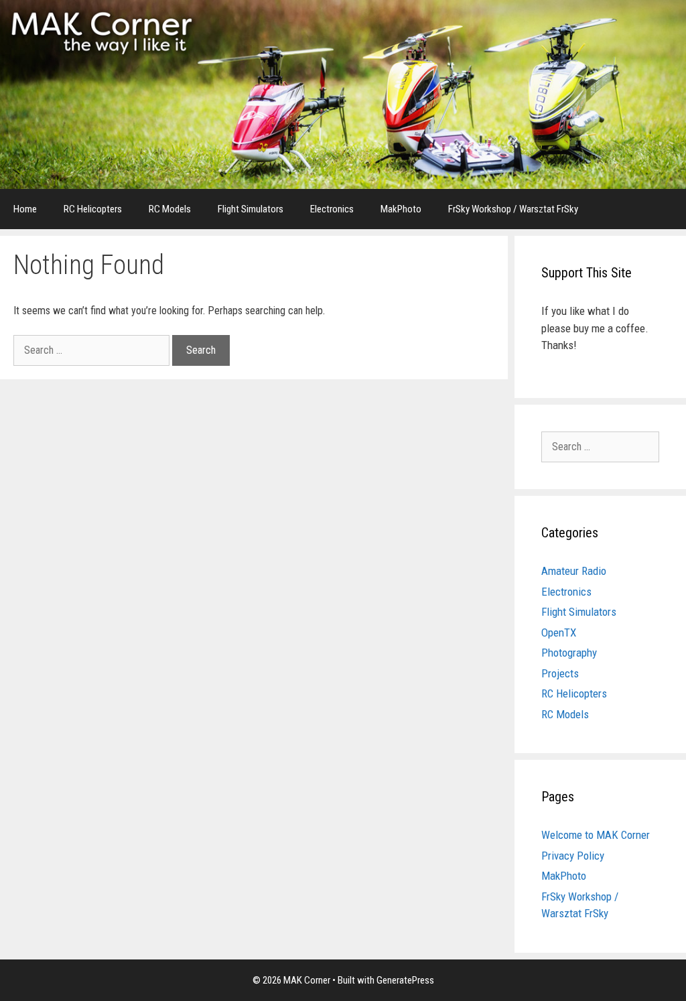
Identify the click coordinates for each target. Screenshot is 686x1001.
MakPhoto (401, 209)
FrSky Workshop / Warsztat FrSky (513, 209)
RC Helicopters (93, 209)
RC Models (170, 209)
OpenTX (558, 632)
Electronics (332, 209)
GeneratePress (405, 980)
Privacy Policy (572, 855)
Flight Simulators (250, 209)
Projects (560, 673)
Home (25, 209)
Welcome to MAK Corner (595, 835)
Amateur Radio (573, 571)
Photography (569, 652)
